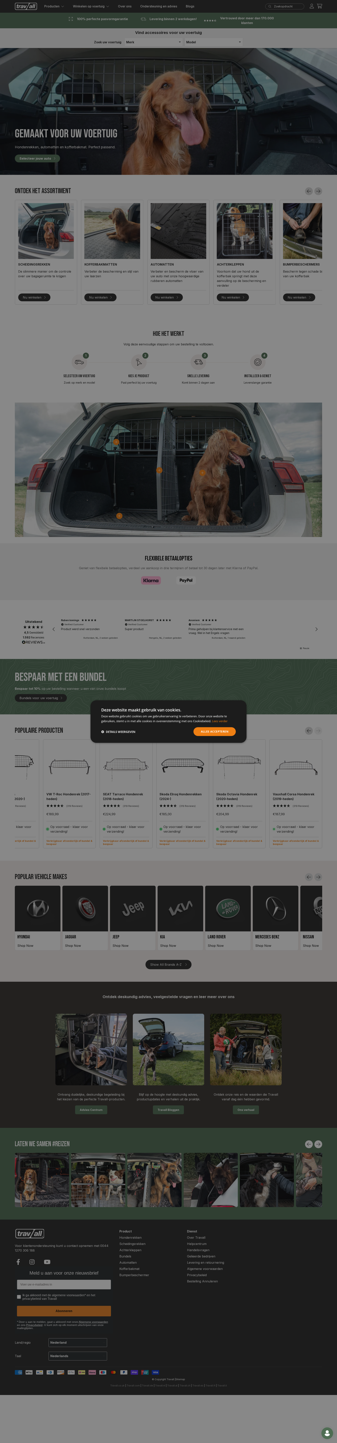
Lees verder (220, 721)
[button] (118, 731)
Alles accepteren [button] (214, 731)
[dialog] (168, 721)
